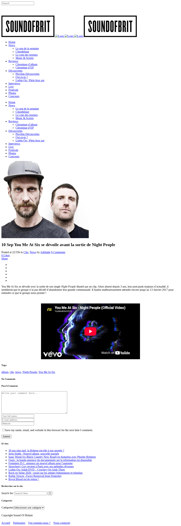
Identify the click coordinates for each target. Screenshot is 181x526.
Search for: (7, 493)
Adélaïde (45, 252)
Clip (26, 252)
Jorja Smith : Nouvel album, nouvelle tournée (33, 453)
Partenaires (19, 522)
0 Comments (58, 252)
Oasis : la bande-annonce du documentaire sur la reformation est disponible (50, 460)
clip (12, 372)
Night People (29, 372)
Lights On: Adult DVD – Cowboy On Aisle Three (36, 469)
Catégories (7, 507)
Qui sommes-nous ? (39, 522)
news (18, 372)
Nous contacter (61, 522)
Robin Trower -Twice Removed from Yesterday (35, 475)
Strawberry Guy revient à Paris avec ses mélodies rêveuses (41, 466)
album (4, 372)
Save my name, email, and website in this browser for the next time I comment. (49, 430)
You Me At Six (46, 372)
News (33, 252)
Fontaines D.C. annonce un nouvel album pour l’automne (40, 463)
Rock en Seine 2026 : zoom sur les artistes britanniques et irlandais (45, 472)
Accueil (5, 522)
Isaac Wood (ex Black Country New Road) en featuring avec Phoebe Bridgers (52, 456)
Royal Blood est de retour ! (23, 479)
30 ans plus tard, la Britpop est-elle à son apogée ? (36, 450)
